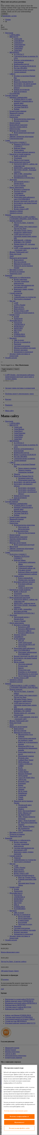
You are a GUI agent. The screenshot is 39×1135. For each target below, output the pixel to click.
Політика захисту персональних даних (16, 1111)
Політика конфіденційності (19, 1116)
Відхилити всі (19, 1122)
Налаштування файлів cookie (19, 1128)
